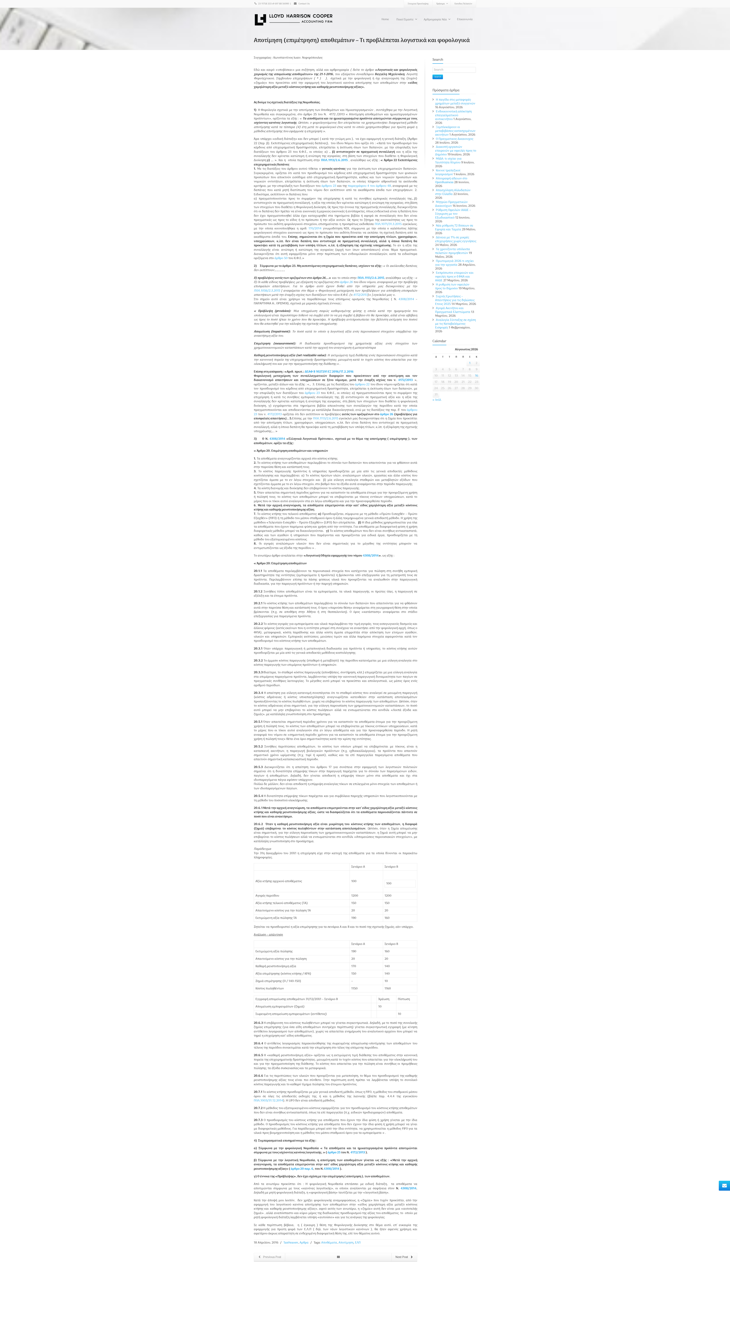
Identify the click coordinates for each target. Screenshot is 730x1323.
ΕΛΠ (358, 1242)
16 (476, 376)
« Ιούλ (436, 400)
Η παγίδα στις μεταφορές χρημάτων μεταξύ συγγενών (455, 101)
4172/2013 (360, 295)
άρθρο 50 (281, 258)
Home (385, 19)
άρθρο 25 (334, 1152)
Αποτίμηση (346, 1242)
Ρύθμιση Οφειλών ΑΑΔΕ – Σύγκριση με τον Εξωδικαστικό (453, 214)
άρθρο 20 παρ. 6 (302, 1168)
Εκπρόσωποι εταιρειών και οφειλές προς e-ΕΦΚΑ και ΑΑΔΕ (454, 276)
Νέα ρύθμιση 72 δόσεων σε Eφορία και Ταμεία (454, 227)
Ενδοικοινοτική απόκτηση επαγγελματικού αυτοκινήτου (453, 115)
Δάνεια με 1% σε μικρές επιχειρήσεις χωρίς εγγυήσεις (455, 239)
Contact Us (304, 4)
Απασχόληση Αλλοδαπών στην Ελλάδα (453, 192)
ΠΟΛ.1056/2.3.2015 (267, 290)
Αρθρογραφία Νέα (435, 19)
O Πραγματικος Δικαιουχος (454, 139)
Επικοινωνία (465, 19)
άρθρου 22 (362, 384)
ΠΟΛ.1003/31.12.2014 (268, 1100)
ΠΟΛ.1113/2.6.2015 (334, 160)
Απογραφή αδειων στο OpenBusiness (451, 180)
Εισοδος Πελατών (463, 4)
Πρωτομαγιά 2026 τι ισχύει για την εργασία (454, 263)
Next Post (402, 1257)
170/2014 (315, 228)
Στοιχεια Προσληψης (418, 4)
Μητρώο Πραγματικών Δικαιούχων (451, 204)
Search (437, 77)
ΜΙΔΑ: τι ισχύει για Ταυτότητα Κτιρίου (448, 160)
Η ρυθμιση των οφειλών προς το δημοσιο (452, 286)
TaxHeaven (290, 1242)
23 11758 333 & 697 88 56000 (273, 4)
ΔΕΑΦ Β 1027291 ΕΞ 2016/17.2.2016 (329, 371)
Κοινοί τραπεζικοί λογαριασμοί (447, 172)
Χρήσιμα (440, 4)
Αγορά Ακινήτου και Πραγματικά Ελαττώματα (452, 310)
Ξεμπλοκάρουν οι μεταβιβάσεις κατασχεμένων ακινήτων (455, 131)
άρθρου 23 (328, 186)
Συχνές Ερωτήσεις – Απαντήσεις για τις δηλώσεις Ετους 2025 (454, 300)
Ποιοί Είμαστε (404, 19)
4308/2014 (406, 299)
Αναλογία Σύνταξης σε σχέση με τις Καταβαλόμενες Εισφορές (455, 324)
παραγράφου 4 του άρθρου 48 (369, 186)
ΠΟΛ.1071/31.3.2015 (388, 224)
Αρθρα (304, 1242)
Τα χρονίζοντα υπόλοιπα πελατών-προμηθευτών (452, 251)
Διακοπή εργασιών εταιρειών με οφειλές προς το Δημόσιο (455, 151)
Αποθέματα (329, 1242)
